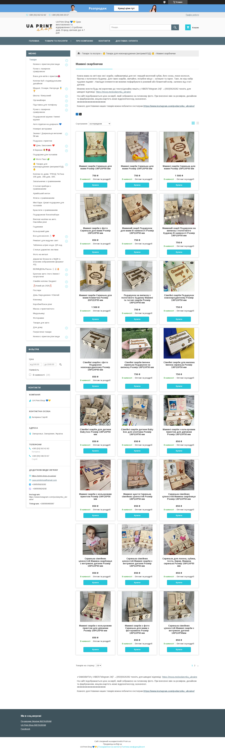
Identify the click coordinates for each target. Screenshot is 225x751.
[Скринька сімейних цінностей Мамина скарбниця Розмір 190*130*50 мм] (179, 475)
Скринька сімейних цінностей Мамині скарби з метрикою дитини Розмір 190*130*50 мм (137, 562)
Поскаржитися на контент (109, 747)
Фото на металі (40, 254)
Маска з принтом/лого (43, 309)
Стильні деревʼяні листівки (45, 249)
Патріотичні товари (42, 332)
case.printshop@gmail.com (44, 480)
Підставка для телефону (45, 105)
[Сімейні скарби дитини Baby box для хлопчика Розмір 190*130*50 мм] (137, 410)
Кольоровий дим (41, 231)
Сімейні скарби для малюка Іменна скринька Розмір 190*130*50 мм (179, 364)
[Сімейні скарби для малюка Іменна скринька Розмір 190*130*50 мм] (179, 343)
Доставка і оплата (127, 41)
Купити (95, 185)
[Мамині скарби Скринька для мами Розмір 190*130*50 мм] (95, 147)
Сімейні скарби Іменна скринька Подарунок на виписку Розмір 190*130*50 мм (137, 364)
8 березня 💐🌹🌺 (41, 150)
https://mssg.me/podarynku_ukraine (113, 92)
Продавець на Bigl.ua (112, 744)
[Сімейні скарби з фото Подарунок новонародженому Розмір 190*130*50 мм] (95, 343)
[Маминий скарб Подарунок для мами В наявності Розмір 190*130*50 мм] (137, 209)
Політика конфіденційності (133, 747)
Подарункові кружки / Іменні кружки (46, 118)
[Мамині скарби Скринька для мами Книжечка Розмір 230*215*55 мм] (95, 276)
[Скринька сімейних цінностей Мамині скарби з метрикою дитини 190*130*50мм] (179, 606)
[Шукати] (175, 27)
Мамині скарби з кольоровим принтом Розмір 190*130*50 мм (95, 496)
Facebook (25, 729)
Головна (34, 41)
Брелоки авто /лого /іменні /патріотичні (46, 275)
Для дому (38, 327)
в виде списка (197, 124)
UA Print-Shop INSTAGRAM (33, 725)
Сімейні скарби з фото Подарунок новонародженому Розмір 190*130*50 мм (95, 366)
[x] (80, 114)
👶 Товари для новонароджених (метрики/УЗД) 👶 (128, 53)
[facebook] (77, 114)
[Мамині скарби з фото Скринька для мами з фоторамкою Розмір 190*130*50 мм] (137, 606)
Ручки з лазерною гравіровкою (41, 70)
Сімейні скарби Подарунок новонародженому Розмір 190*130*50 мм (179, 297)
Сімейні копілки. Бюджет (44, 281)
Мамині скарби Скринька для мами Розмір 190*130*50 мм (95, 167)
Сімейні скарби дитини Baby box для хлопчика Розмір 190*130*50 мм (137, 432)
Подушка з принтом (42, 141)
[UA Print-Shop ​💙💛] (39, 32)
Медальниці (39, 313)
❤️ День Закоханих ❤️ (44, 145)
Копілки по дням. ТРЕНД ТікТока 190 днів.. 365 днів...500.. (48, 175)
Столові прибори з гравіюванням (42, 187)
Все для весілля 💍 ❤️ (44, 236)
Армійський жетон (41, 193)
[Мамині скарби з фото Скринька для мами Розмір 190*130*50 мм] (95, 209)
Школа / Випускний (42, 95)
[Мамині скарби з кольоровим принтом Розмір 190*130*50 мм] (95, 475)
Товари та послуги (56, 41)
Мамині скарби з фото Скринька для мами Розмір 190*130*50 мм (95, 230)
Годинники (38, 227)
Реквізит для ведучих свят (45, 240)
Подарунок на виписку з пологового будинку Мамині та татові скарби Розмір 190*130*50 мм (137, 299)
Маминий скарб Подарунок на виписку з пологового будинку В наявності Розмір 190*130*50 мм (179, 232)
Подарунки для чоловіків (45, 154)
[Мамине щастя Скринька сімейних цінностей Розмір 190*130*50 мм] (137, 475)
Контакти (104, 41)
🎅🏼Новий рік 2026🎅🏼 (42, 286)
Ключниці (37, 299)
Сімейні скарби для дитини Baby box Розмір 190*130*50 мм (95, 432)
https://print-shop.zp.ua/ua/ (44, 476)
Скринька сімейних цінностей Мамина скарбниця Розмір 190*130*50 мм (179, 496)
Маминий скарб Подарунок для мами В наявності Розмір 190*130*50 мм (137, 230)
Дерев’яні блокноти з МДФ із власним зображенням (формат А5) (48, 262)
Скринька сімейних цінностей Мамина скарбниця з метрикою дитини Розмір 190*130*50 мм (95, 562)
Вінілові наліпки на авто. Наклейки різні (44, 220)
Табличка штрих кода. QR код (47, 245)
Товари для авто (41, 323)
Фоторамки (38, 318)
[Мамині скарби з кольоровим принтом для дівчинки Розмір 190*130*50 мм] (179, 410)
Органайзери (39, 100)
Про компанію (84, 41)
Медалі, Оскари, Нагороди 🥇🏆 (47, 89)
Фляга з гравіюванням (43, 198)
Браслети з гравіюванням (45, 210)
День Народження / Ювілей (46, 295)
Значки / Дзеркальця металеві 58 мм (47, 134)
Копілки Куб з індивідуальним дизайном (47, 82)
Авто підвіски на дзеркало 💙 (47, 124)
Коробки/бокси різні (42, 304)
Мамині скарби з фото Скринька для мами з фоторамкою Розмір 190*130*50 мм (137, 629)
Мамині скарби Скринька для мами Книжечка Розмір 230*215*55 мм (95, 297)
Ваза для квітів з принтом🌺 (46, 76)
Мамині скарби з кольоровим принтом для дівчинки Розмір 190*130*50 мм (179, 432)
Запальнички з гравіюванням (47, 181)
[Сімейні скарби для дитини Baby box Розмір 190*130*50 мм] (95, 410)
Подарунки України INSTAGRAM (36, 721)
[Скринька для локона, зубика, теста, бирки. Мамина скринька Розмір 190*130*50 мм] (179, 539)
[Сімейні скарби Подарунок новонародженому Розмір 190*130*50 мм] (179, 276)
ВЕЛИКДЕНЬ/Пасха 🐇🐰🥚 (46, 269)
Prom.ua (127, 741)
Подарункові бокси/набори (46, 215)
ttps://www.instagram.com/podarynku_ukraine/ (169, 106)
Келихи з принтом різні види (46, 64)
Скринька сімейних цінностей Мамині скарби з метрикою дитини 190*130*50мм (179, 629)
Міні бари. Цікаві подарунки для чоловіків (48, 203)
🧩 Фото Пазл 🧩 (41, 159)
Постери (37, 290)
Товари (33, 59)
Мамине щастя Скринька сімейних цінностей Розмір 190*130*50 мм (137, 496)
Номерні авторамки (42, 129)
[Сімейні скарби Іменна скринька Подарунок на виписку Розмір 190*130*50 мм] (137, 343)
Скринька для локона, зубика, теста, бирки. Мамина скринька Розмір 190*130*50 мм (179, 562)
